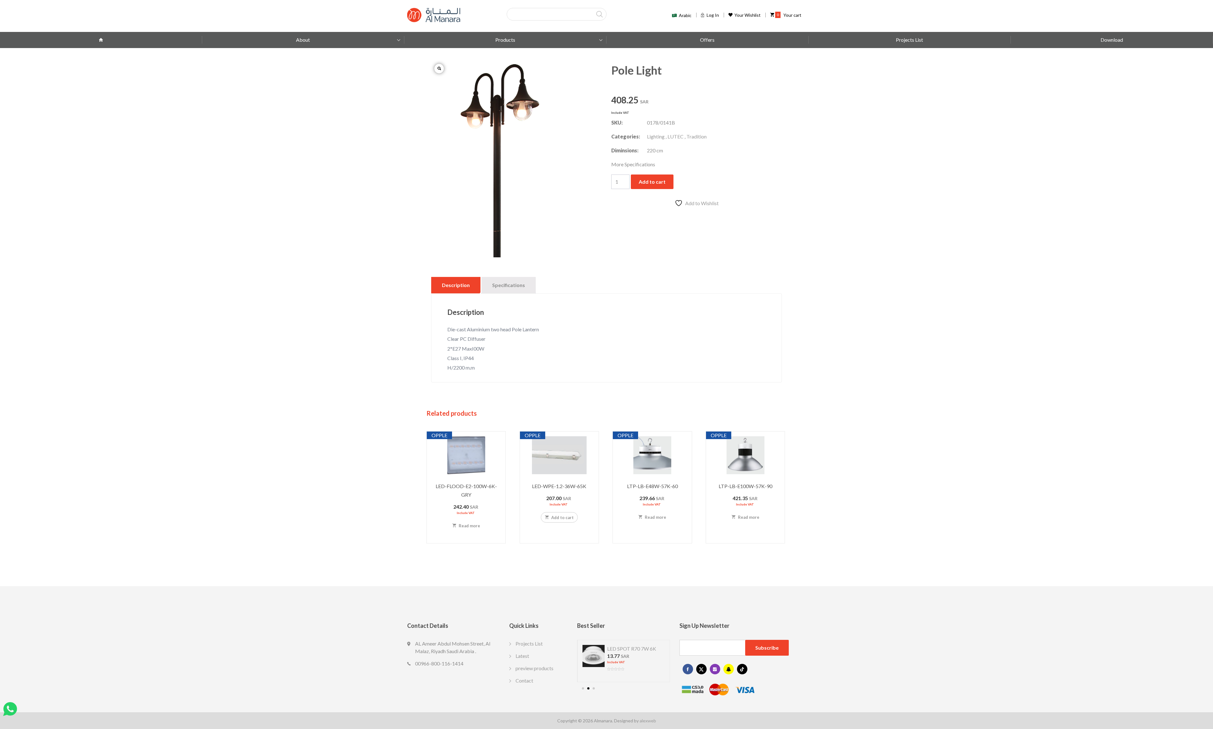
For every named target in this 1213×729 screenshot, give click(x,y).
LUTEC (675, 136)
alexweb (648, 720)
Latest (522, 656)
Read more (469, 525)
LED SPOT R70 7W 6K (631, 649)
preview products (534, 668)
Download (1112, 40)
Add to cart (652, 182)
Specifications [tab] (508, 285)
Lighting (656, 136)
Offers (707, 40)
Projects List (909, 40)
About (303, 40)
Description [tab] (456, 285)
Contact (524, 680)
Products (505, 40)
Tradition (696, 136)
